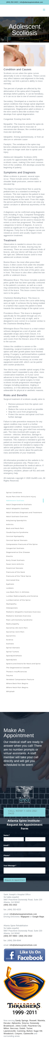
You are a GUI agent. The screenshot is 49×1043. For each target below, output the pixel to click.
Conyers (18, 1033)
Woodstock (9, 1033)
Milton (6, 1028)
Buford (29, 1031)
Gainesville (28, 1033)
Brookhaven (9, 1026)
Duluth (22, 1028)
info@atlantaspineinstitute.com (31, 2)
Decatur (7, 1023)
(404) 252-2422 (12, 2)
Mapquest (25, 917)
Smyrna (25, 1023)
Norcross (14, 1028)
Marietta (41, 1020)
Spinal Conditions (14, 492)
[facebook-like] (24, 949)
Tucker (29, 1028)
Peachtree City (34, 1026)
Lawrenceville (10, 1031)
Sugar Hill (38, 1031)
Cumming (21, 1031)
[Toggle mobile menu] (44, 9)
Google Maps (38, 917)
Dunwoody (34, 1023)
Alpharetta (16, 1023)
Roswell (32, 1020)
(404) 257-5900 (10, 936)
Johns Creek (21, 1026)
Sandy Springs (21, 1020)
